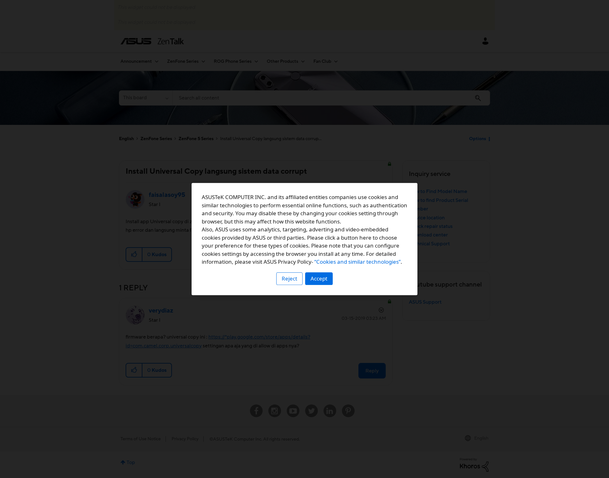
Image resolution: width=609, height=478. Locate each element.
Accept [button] (319, 278)
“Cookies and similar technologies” (357, 261)
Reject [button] (289, 278)
